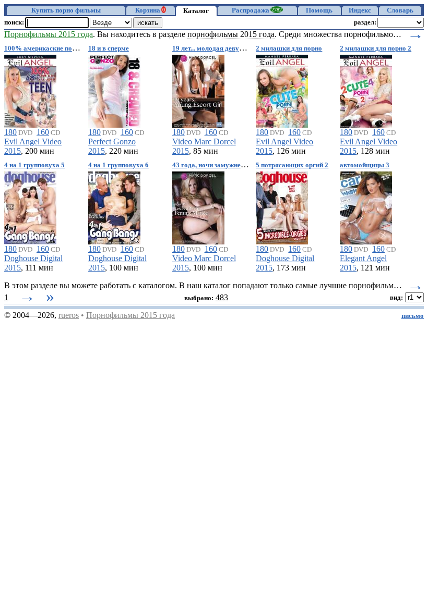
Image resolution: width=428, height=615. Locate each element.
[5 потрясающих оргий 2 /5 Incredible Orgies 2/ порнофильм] (282, 206)
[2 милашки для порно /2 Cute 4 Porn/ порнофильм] (282, 89)
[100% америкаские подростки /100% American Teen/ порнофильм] (30, 89)
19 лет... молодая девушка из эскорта (229, 48)
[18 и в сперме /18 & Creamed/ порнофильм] (114, 89)
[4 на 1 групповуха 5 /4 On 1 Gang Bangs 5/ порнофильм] (30, 206)
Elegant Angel (363, 258)
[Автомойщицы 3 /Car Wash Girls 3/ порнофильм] (366, 206)
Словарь (400, 10)
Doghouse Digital (33, 258)
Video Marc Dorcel (204, 141)
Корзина (150, 10)
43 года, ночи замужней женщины (224, 165)
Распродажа (257, 10)
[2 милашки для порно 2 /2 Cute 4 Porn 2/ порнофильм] (366, 89)
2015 (12, 150)
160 (43, 132)
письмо (412, 315)
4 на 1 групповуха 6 (118, 165)
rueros (68, 315)
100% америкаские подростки (50, 48)
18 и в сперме (108, 48)
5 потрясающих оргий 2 (292, 165)
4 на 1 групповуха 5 (34, 165)
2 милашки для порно (289, 48)
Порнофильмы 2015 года (130, 315)
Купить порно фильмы (66, 10)
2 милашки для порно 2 (375, 48)
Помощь (319, 10)
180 (10, 132)
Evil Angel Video (33, 141)
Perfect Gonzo (112, 141)
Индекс (360, 10)
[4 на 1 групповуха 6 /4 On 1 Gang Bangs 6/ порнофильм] (114, 206)
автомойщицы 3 (364, 165)
